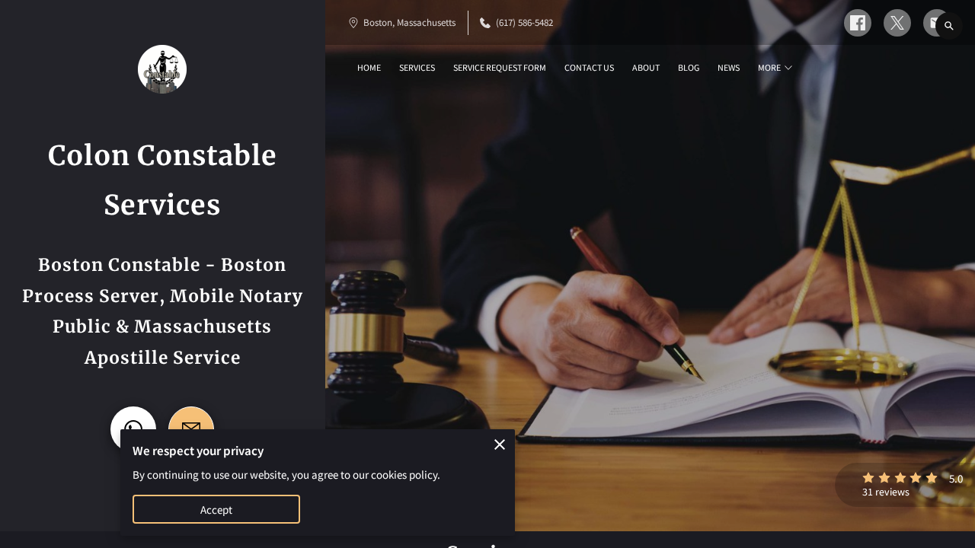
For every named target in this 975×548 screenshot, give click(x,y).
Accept (216, 509)
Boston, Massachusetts (409, 22)
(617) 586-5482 (524, 22)
